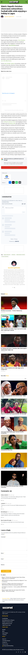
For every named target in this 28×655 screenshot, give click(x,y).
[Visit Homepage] (14, 2)
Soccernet (4, 598)
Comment (3, 537)
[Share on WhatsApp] (16, 182)
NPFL (3, 631)
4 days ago (3, 312)
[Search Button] (26, 2)
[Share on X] (13, 182)
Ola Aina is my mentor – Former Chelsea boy (11, 310)
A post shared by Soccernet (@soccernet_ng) (14, 110)
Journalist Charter (6, 640)
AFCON (3, 629)
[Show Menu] (1, 2)
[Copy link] (19, 182)
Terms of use (5, 644)
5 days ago (3, 351)
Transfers (4, 634)
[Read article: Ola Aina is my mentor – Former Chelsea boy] (14, 302)
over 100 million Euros (6, 60)
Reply (3, 500)
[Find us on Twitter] (20, 652)
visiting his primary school (9, 121)
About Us (4, 639)
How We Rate (5, 618)
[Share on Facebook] (10, 182)
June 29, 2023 (18, 16)
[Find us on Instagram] (22, 652)
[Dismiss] (26, 159)
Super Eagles (5, 633)
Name (2, 553)
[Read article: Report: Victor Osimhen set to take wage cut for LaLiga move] (14, 360)
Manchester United (21, 254)
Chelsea (13, 254)
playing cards (12, 123)
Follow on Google (14, 167)
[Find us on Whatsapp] (16, 652)
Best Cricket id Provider (6, 520)
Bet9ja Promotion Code (7, 621)
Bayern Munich (7, 254)
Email (2, 559)
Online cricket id (4, 495)
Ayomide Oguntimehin (9, 16)
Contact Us (4, 642)
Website (2, 564)
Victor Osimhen (21, 40)
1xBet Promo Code (6, 625)
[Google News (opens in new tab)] (6, 177)
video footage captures (9, 63)
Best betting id (4, 511)
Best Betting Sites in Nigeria (8, 620)
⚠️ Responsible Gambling (7, 645)
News (3, 308)
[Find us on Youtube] (25, 652)
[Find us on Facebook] (18, 652)
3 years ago (12, 495)
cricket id (3, 503)
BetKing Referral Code (7, 623)
